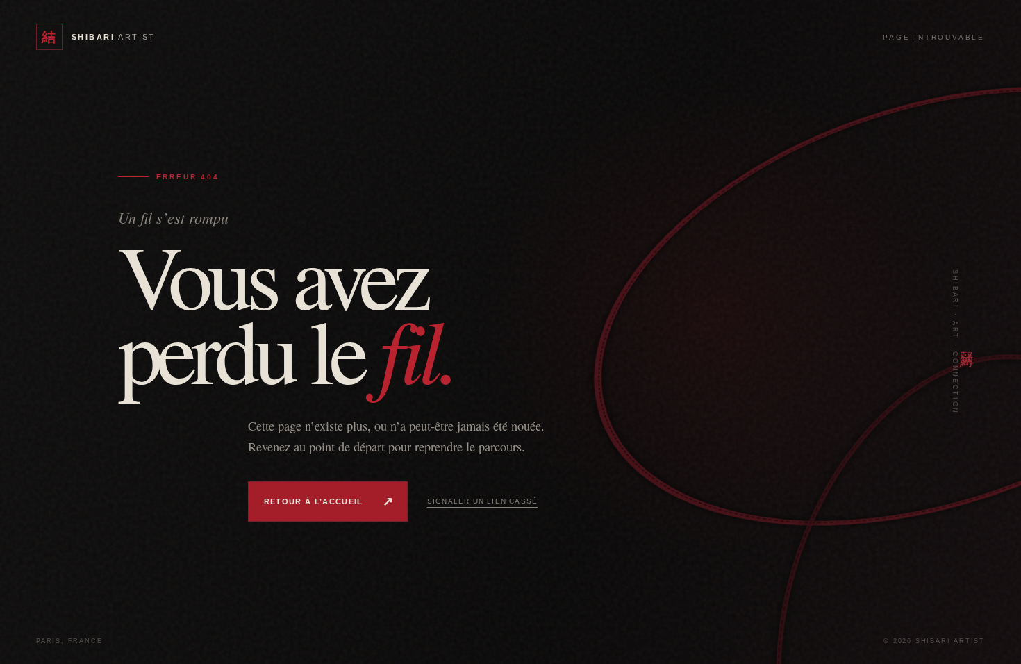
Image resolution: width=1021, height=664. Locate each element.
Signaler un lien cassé (482, 501)
